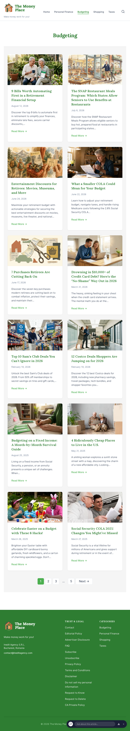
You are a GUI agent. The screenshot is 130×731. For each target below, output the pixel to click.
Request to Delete (75, 698)
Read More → (19, 131)
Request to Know (74, 692)
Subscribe (70, 651)
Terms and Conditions (77, 670)
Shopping (98, 11)
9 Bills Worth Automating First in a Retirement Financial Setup (31, 95)
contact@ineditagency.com (18, 653)
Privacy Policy (73, 664)
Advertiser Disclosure (77, 639)
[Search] (123, 11)
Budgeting (83, 11)
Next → (84, 581)
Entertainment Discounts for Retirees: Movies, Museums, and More (34, 188)
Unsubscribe (72, 658)
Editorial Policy (73, 633)
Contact (69, 627)
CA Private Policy (75, 704)
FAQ (67, 645)
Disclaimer (71, 676)
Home (46, 11)
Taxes (111, 11)
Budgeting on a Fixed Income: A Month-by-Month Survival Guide (34, 444)
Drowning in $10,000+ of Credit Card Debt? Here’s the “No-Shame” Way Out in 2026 (94, 276)
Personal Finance (63, 11)
